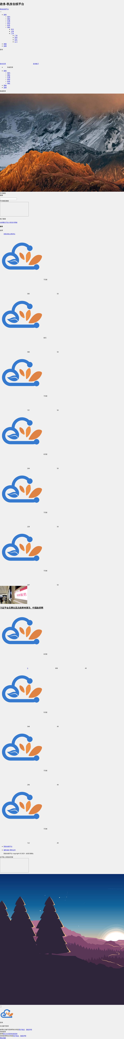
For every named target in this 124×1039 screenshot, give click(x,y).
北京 (12, 29)
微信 (4, 222)
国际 (8, 19)
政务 (8, 25)
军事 (8, 21)
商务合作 (13, 850)
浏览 (8, 234)
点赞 (10, 234)
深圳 (16, 38)
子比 (7, 222)
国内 (8, 17)
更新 (5, 234)
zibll (1, 222)
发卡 (12, 222)
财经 (8, 23)
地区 (8, 27)
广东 (12, 33)
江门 (16, 42)
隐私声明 (29, 1030)
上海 (12, 31)
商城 (15, 222)
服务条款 (6, 850)
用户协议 (22, 1030)
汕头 (16, 40)
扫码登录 (14, 1034)
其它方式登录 (7, 1034)
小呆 (10, 222)
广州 (16, 36)
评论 (13, 234)
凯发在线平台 (4, 9)
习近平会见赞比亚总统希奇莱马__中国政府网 (21, 607)
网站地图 (3, 1038)
